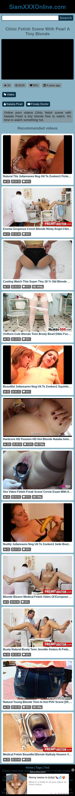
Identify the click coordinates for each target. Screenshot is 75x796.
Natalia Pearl (14, 104)
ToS (46, 767)
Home (29, 767)
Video (10, 94)
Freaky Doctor (39, 104)
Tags (39, 767)
